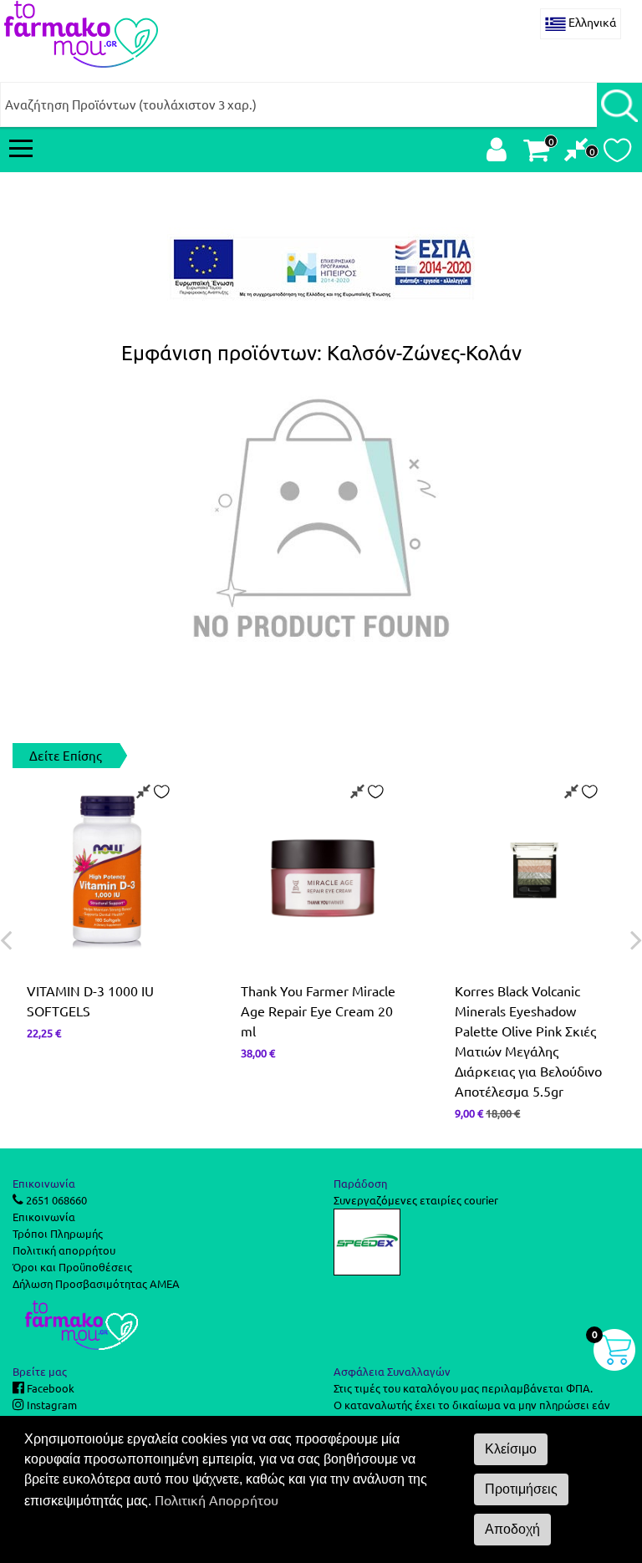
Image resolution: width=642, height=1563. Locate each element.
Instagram (50, 1405)
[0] (576, 153)
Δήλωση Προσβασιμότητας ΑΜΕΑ (96, 1283)
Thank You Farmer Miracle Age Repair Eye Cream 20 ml (318, 1010)
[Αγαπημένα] (617, 154)
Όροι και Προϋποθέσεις (72, 1267)
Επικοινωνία (44, 1216)
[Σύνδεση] (497, 153)
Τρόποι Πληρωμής (58, 1233)
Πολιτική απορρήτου (64, 1250)
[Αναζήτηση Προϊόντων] (619, 104)
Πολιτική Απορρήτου (216, 1499)
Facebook (49, 1388)
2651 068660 (55, 1200)
